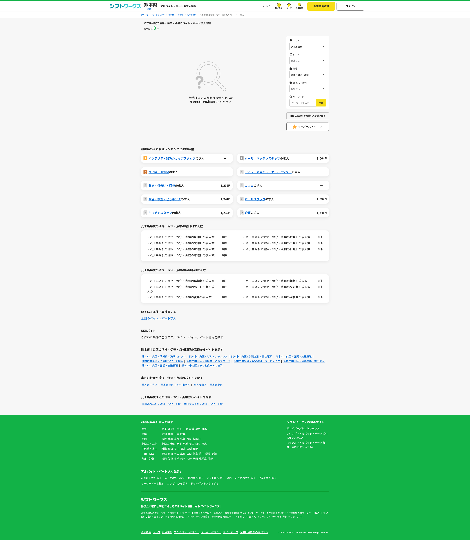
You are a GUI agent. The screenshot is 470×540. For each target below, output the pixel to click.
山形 (197, 443)
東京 (164, 429)
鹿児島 (203, 458)
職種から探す (195, 478)
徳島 (195, 453)
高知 (214, 453)
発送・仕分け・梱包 (162, 185)
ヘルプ (266, 6)
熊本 (182, 458)
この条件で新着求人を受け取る (310, 115)
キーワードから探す (152, 483)
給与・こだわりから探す (241, 478)
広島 (182, 453)
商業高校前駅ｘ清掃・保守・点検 (161, 404)
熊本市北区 (216, 385)
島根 (170, 453)
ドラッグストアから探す (205, 483)
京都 (176, 438)
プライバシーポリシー (186, 532)
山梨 (189, 448)
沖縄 (210, 458)
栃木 (197, 429)
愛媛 (207, 453)
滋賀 (182, 438)
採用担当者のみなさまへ (254, 532)
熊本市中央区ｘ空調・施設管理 (294, 356)
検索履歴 (299, 8)
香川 (201, 453)
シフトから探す (215, 478)
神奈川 (172, 429)
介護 (248, 212)
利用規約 (167, 532)
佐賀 (170, 458)
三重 (176, 434)
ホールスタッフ (255, 199)
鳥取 (164, 453)
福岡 (164, 458)
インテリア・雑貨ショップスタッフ (172, 158)
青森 (173, 443)
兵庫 (170, 438)
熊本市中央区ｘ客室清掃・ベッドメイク (257, 361)
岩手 (179, 443)
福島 (204, 443)
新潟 (164, 448)
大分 (189, 458)
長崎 (176, 458)
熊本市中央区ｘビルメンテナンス (208, 356)
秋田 (191, 443)
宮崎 (195, 458)
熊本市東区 (167, 385)
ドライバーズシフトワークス (303, 428)
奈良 (189, 438)
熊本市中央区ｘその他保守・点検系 (162, 361)
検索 (321, 102)
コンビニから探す (177, 483)
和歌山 (196, 438)
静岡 (170, 434)
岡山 (176, 453)
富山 (170, 448)
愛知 (164, 434)
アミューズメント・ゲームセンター (268, 172)
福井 (182, 448)
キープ (289, 8)
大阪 (164, 438)
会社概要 (146, 532)
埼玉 (179, 429)
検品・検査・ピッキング (165, 199)
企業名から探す (267, 478)
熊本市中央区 (149, 385)
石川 (176, 448)
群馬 (204, 429)
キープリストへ (307, 126)
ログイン (350, 6)
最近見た (278, 8)
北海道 (165, 443)
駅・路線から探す (174, 478)
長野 (195, 448)
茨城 (191, 429)
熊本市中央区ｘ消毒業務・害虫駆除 (251, 356)
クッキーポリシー (211, 532)
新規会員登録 (321, 6)
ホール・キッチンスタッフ (262, 158)
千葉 (185, 429)
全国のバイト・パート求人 (158, 318)
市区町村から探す (151, 478)
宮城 (185, 443)
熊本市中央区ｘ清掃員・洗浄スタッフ (164, 356)
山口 (189, 453)
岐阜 (182, 434)
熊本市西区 (183, 385)
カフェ (249, 185)
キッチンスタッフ (160, 212)
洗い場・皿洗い (159, 172)
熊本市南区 (200, 385)
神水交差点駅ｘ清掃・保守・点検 (203, 404)
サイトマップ (230, 532)
